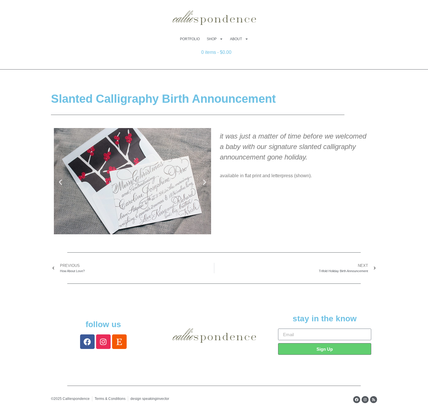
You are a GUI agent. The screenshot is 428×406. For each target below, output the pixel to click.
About (236, 39)
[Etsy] (119, 341)
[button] (60, 182)
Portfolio (190, 39)
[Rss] (373, 399)
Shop (212, 39)
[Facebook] (87, 341)
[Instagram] (103, 341)
